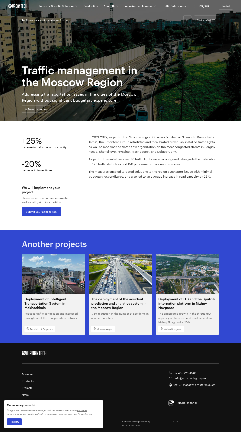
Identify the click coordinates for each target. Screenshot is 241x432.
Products (28, 381)
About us (27, 374)
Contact (226, 6)
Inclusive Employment (138, 6)
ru (207, 6)
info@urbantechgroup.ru (190, 378)
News (25, 394)
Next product (204, 19)
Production (91, 6)
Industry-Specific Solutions (56, 6)
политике (72, 414)
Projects (27, 387)
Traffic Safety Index (174, 6)
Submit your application (41, 211)
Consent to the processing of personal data (136, 423)
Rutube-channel (187, 402)
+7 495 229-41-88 (185, 373)
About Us (109, 6)
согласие (82, 410)
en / (201, 6)
